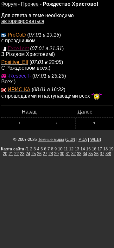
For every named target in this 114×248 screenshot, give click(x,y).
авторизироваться (22, 21)
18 (105, 149)
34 (85, 153)
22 (16, 153)
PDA (83, 139)
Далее (85, 111)
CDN (70, 139)
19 (111, 149)
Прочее (30, 4)
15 (88, 149)
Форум (9, 4)
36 (96, 153)
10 (60, 149)
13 (77, 149)
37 (102, 153)
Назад (29, 111)
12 (71, 149)
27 (45, 153)
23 (22, 153)
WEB (95, 139)
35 (90, 153)
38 (107, 153)
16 (94, 149)
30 (62, 153)
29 (56, 153)
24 (28, 153)
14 (82, 149)
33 (79, 153)
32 (73, 153)
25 (33, 153)
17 (100, 149)
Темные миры (51, 139)
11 (66, 149)
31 (68, 153)
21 (11, 153)
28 (50, 153)
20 (5, 153)
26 (39, 153)
